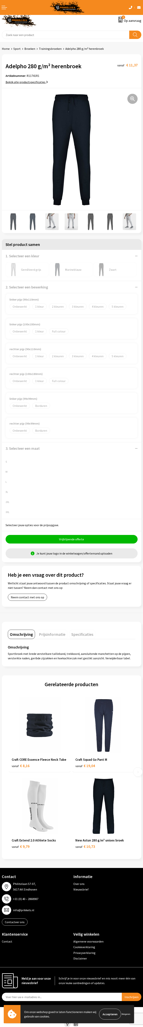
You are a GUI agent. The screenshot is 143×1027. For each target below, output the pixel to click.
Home (6, 49)
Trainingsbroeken (50, 49)
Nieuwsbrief (81, 889)
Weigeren (126, 1014)
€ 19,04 (85, 765)
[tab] (21, 634)
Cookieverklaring (84, 947)
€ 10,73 (85, 846)
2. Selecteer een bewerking (27, 287)
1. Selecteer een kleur (22, 256)
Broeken (29, 49)
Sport (17, 49)
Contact (7, 941)
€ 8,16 (20, 765)
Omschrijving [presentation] (21, 634)
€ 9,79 (20, 846)
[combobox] (65, 35)
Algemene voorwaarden (88, 941)
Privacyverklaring (84, 953)
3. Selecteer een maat (23, 448)
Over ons (79, 884)
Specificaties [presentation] (82, 634)
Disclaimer (80, 958)
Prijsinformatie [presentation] (52, 634)
